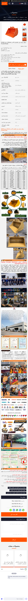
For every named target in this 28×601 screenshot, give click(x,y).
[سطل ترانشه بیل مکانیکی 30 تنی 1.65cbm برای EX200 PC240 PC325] (12, 31)
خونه (26, 17)
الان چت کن (4, 3)
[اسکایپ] (20, 510)
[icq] (10, 510)
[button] (24, 40)
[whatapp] (17, 510)
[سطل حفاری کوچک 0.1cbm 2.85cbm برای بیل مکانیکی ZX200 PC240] (7, 555)
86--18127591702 (6, 0)
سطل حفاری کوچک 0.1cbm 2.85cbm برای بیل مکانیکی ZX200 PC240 (8, 563)
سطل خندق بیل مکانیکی (13, 17)
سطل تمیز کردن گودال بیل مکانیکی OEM (17, 487)
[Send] (2, 598)
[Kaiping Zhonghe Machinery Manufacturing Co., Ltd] (21, 3)
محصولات (21, 17)
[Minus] (2, 569)
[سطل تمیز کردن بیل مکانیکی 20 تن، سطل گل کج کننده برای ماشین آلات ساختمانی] (20, 555)
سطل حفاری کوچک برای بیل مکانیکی (17, 490)
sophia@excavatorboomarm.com (20, 0)
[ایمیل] (14, 510)
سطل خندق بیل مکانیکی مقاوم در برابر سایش (16, 492)
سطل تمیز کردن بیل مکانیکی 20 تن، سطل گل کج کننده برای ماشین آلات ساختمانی (20, 563)
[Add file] (26, 598)
